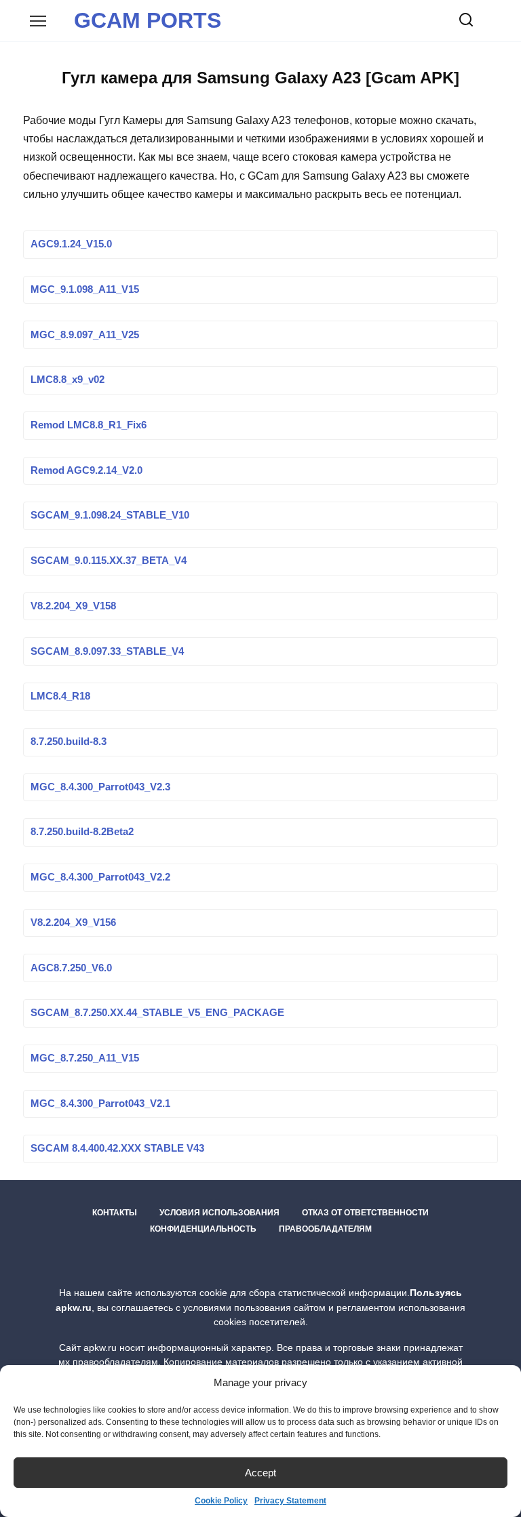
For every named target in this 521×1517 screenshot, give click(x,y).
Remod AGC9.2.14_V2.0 (86, 470)
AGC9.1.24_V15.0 (71, 244)
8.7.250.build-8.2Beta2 (82, 832)
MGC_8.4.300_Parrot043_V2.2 (100, 877)
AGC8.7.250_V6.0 (71, 968)
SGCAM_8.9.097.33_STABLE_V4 (107, 651)
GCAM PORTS (147, 20)
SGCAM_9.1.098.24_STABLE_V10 (110, 515)
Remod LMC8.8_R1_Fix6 (89, 425)
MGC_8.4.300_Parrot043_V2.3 (100, 787)
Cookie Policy (221, 1500)
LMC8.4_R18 (60, 696)
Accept (260, 1472)
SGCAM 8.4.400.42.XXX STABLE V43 (117, 1149)
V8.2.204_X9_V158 (73, 606)
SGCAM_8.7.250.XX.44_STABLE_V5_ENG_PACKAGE (157, 1013)
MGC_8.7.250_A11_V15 (85, 1058)
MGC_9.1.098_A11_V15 (85, 289)
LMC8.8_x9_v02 (67, 380)
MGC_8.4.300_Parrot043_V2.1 (100, 1103)
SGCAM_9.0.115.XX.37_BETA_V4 (109, 561)
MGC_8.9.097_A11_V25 (85, 334)
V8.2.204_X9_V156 (73, 922)
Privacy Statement (290, 1500)
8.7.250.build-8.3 (69, 741)
